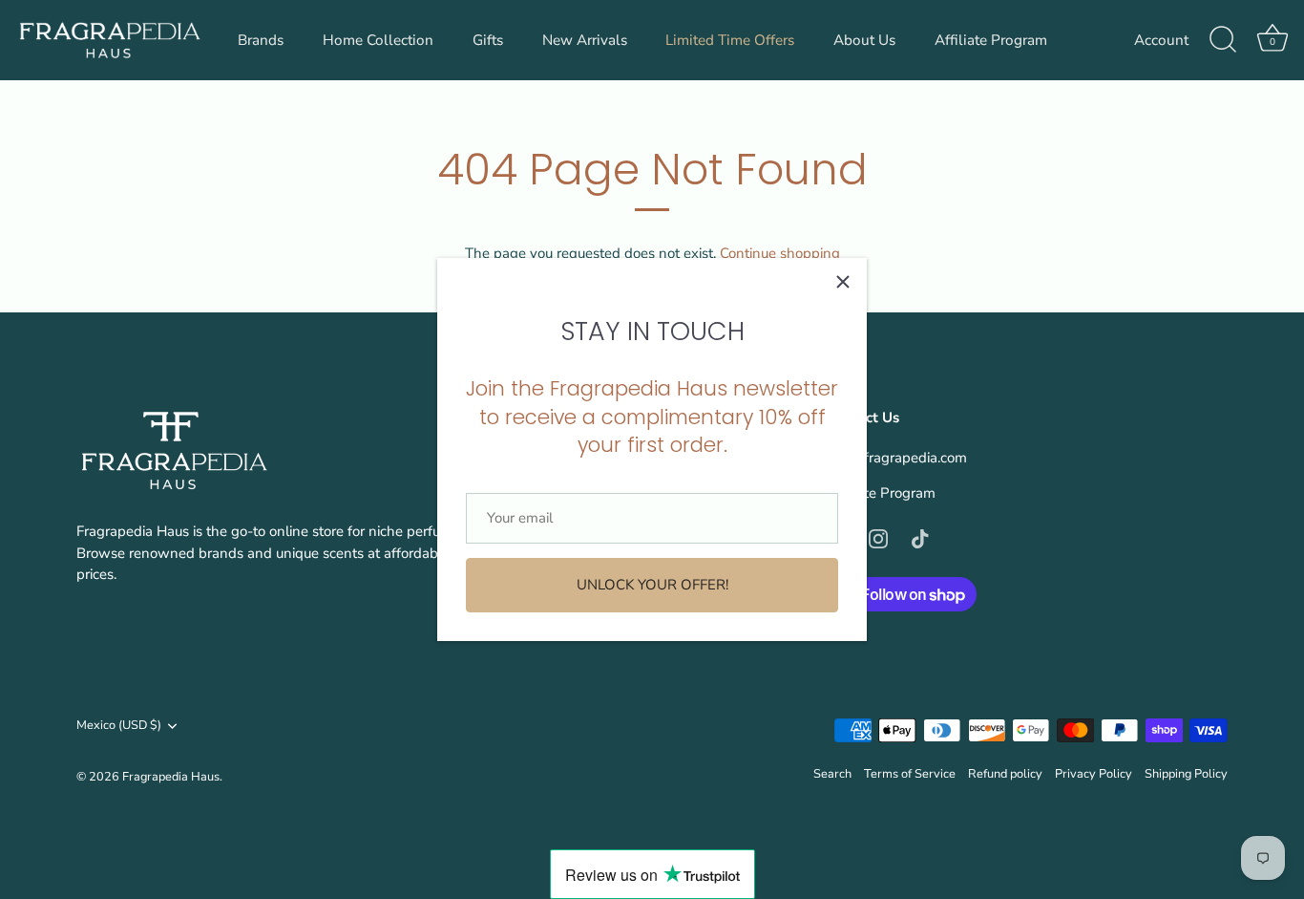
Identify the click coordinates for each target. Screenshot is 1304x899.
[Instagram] (878, 537)
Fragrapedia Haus (171, 776)
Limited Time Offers (729, 40)
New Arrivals (584, 40)
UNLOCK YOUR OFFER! (652, 584)
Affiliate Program (991, 40)
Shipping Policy (1186, 773)
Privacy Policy (1093, 773)
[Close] (843, 282)
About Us (864, 40)
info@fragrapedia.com (897, 457)
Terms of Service (910, 773)
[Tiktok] (920, 537)
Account (1161, 40)
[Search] (1223, 40)
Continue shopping (780, 253)
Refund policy (1005, 773)
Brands (261, 40)
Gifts (488, 40)
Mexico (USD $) (118, 726)
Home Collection (378, 40)
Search (832, 773)
